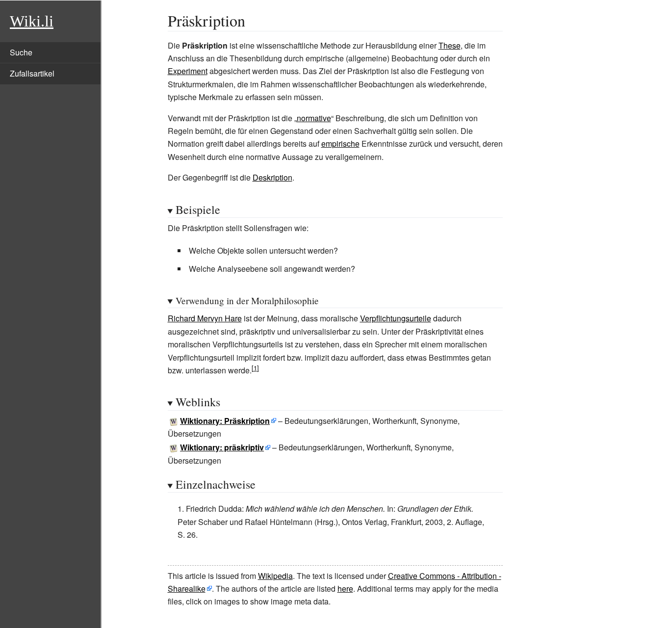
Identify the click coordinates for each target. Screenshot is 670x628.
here (345, 588)
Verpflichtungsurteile (395, 318)
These (449, 45)
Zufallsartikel (32, 73)
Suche (21, 52)
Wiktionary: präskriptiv (222, 447)
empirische (340, 143)
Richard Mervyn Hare (205, 318)
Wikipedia (275, 575)
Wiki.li (31, 21)
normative (314, 118)
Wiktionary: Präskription (225, 420)
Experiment (187, 71)
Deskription (272, 177)
